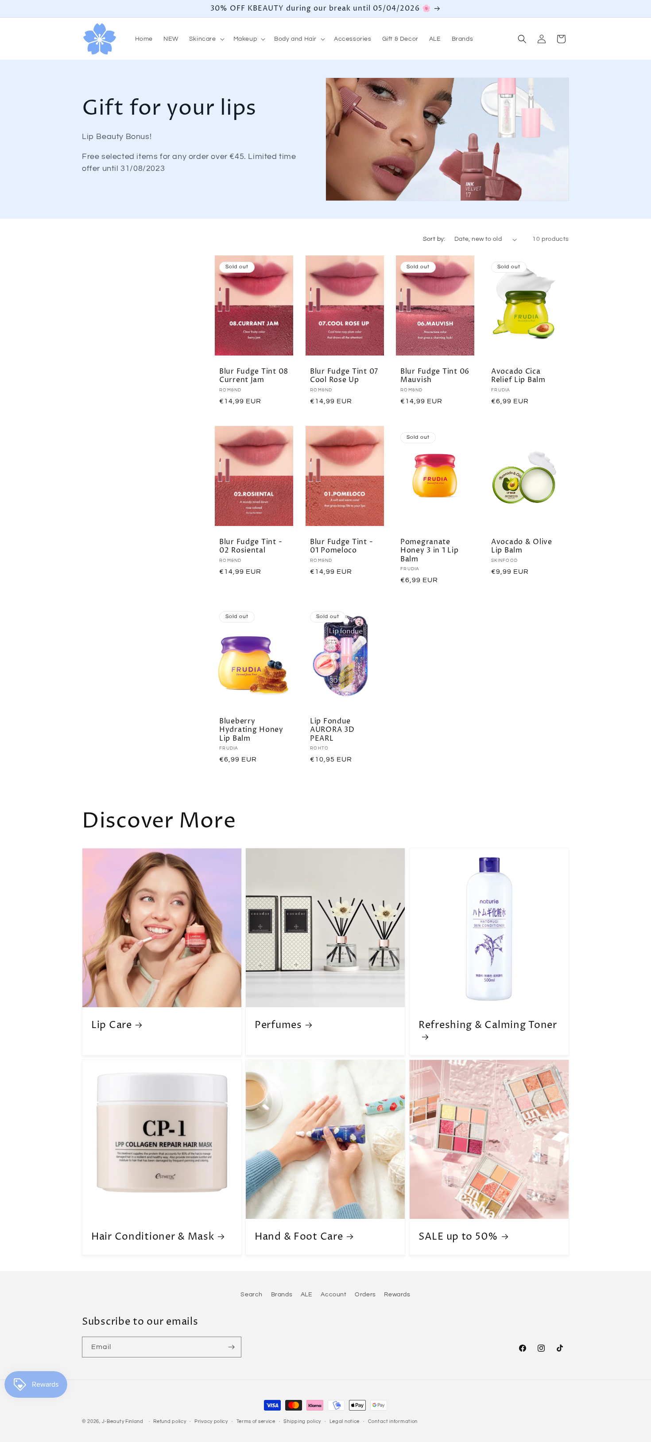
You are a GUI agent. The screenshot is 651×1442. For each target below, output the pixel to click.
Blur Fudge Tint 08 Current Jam (253, 376)
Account (333, 1294)
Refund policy (169, 1421)
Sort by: (434, 239)
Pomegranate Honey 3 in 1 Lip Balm (429, 551)
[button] (206, 39)
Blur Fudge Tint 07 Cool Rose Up (344, 376)
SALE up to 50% (458, 1237)
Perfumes (278, 1026)
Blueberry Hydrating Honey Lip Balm (251, 730)
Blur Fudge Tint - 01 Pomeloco (341, 546)
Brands (282, 1294)
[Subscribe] (231, 1347)
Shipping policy (302, 1421)
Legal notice (344, 1421)
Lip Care (111, 1026)
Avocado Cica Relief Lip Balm (518, 376)
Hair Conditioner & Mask (152, 1237)
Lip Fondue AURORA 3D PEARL (332, 730)
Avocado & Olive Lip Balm (521, 546)
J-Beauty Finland (122, 1421)
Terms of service (255, 1421)
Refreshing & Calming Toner (487, 1026)
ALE (307, 1294)
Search (251, 1294)
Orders (365, 1294)
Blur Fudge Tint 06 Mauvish (434, 376)
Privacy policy (211, 1421)
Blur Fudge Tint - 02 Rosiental (250, 546)
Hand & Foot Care (299, 1237)
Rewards (397, 1294)
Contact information (393, 1421)
